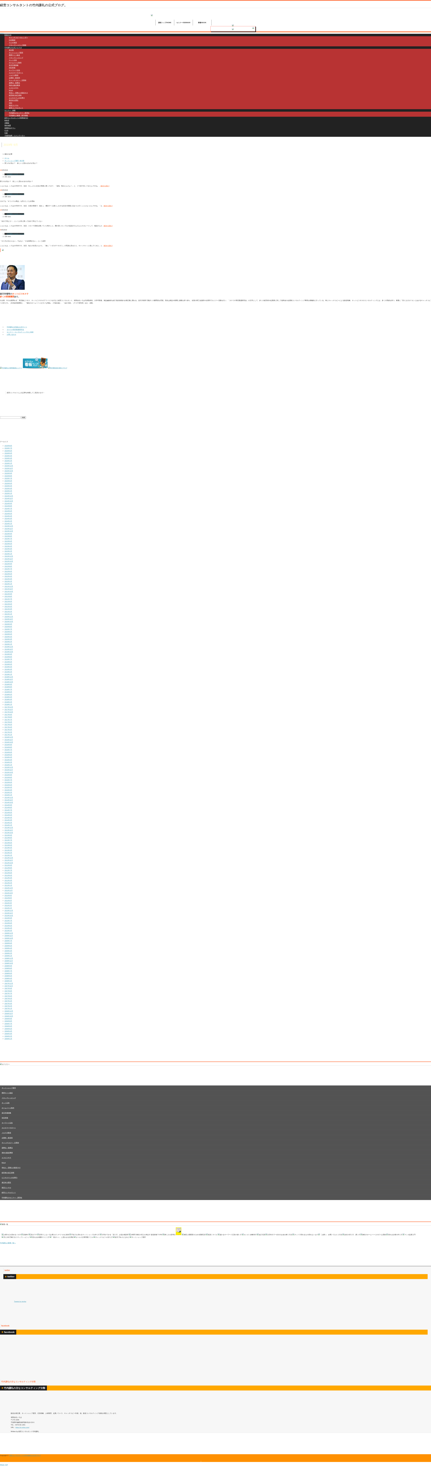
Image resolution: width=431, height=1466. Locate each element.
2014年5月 (8, 815)
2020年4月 (8, 637)
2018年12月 (8, 677)
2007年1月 (8, 1008)
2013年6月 (8, 843)
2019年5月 (8, 664)
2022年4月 (8, 576)
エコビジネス (13, 88)
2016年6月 (8, 752)
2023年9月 (8, 534)
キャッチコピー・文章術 (17, 80)
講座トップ (164, 22)
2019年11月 (8, 649)
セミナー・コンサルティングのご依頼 (20, 332)
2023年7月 (8, 539)
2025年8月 (8, 476)
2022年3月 (8, 579)
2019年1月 (8, 674)
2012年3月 (8, 880)
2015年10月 (8, 772)
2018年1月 (8, 704)
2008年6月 (8, 973)
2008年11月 (8, 961)
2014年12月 (8, 797)
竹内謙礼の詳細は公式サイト (17, 327)
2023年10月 (8, 531)
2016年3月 (8, 760)
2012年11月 (8, 860)
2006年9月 (8, 1018)
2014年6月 (8, 812)
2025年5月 (8, 483)
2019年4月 (8, 667)
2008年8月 (8, 968)
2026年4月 (8, 456)
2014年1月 (8, 825)
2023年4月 (8, 546)
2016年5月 (8, 755)
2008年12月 (8, 958)
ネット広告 (13, 60)
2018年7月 (8, 689)
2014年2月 (8, 823)
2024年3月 (8, 518)
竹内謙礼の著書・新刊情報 (18, 115)
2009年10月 (8, 938)
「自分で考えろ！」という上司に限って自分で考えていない (21, 221)
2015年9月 (8, 775)
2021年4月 (8, 606)
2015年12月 (8, 767)
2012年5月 (8, 875)
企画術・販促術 (14, 78)
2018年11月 (8, 679)
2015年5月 (8, 785)
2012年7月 (8, 870)
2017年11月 (8, 709)
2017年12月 (8, 707)
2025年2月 (8, 491)
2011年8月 (8, 898)
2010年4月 (8, 928)
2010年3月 (8, 931)
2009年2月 (8, 953)
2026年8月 (8, 446)
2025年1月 (8, 493)
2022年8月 (8, 566)
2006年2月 (8, 1036)
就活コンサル (13, 105)
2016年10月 (8, 742)
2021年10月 (8, 591)
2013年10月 (8, 833)
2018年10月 (8, 682)
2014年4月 (8, 818)
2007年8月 (8, 991)
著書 (202, 22)
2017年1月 (8, 735)
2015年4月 (8, 787)
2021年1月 (8, 614)
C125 (6, 130)
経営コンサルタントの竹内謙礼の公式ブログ (25, 1455)
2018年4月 (8, 697)
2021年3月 (8, 609)
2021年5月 (8, 604)
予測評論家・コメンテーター (14, 135)
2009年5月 (8, 946)
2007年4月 (8, 1001)
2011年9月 (8, 895)
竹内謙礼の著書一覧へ (8, 1243)
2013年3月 (8, 850)
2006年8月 (8, 1021)
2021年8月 (8, 596)
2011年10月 (8, 893)
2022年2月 (8, 581)
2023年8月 (8, 536)
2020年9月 (8, 624)
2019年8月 (8, 657)
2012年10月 (8, 863)
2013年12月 (8, 827)
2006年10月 (8, 1016)
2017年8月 (8, 717)
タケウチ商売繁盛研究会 (15, 329)
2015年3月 (8, 790)
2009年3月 (8, 951)
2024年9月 (8, 503)
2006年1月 (8, 1039)
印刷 (6, 133)
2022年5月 (8, 574)
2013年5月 (8, 845)
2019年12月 (8, 647)
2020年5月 (8, 634)
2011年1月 (8, 908)
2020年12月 (8, 617)
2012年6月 (8, 873)
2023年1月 (8, 554)
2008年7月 (8, 971)
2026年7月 (8, 448)
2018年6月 (8, 692)
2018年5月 (8, 694)
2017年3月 (8, 730)
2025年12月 (8, 466)
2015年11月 (8, 770)
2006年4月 (8, 1031)
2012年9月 (8, 865)
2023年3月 (8, 549)
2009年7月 (8, 941)
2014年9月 (8, 805)
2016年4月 (8, 757)
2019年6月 (8, 662)
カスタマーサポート (16, 73)
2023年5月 (8, 544)
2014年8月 (8, 807)
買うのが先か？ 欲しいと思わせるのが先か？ (16, 181)
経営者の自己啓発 (15, 95)
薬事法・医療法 (14, 83)
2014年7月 (8, 810)
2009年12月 (8, 933)
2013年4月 (8, 848)
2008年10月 (8, 963)
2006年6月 (8, 1026)
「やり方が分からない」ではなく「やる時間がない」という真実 (23, 241)
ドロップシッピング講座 (17, 45)
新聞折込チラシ (9, 128)
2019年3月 (8, 669)
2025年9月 (8, 473)
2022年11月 (8, 559)
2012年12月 (8, 858)
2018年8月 (8, 687)
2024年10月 (8, 501)
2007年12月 (8, 983)
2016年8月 (8, 747)
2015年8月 (8, 777)
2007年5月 (8, 998)
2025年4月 (8, 486)
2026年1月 (8, 463)
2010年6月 (8, 923)
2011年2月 (8, 905)
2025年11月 (8, 468)
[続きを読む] (105, 186)
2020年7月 (8, 629)
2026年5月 (8, 453)
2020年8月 (8, 627)
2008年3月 (8, 981)
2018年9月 (8, 684)
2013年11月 (8, 830)
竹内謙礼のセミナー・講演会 (19, 113)
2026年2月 (8, 461)
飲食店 (6, 120)
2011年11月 (8, 890)
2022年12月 (8, 556)
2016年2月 (8, 762)
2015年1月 (8, 795)
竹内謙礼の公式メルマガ (13, 47)
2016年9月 (8, 745)
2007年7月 (8, 993)
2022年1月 (8, 584)
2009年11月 (8, 936)
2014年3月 (8, 820)
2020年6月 (8, 632)
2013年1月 (8, 855)
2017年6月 (8, 722)
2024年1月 (8, 524)
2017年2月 (8, 732)
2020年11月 (8, 619)
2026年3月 (8, 458)
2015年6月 (8, 782)
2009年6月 (8, 943)
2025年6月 (8, 481)
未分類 (11, 50)
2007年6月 (8, 996)
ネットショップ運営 (16, 53)
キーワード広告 (14, 70)
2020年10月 (8, 621)
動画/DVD (7, 35)
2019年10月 (8, 652)
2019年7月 (8, 659)
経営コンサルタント (16, 108)
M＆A (11, 90)
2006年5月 (8, 1029)
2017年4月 (8, 727)
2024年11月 (8, 498)
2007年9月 (8, 988)
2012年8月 (8, 868)
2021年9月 (8, 594)
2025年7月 (8, 478)
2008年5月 (8, 976)
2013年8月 (8, 838)
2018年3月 (8, 699)
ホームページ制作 (15, 63)
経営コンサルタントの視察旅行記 (16, 118)
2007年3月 (8, 1003)
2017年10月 (8, 712)
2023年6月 (8, 541)
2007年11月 (8, 986)
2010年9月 (8, 918)
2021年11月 (8, 589)
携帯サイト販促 (14, 55)
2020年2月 (8, 642)
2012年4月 (8, 878)
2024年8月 (8, 506)
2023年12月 (8, 526)
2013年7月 (8, 840)
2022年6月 (8, 571)
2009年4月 (8, 948)
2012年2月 (8, 883)
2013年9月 (8, 835)
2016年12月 (8, 737)
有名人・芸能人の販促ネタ (18, 93)
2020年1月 (8, 644)
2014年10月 (8, 802)
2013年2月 (8, 853)
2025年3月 (8, 488)
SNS (10, 103)
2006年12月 (8, 1011)
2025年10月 (8, 471)
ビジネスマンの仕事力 (17, 98)
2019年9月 (8, 654)
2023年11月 (8, 529)
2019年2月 (8, 672)
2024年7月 (8, 508)
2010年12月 (8, 910)
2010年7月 (8, 921)
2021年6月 (8, 601)
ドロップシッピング (16, 58)
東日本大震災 (13, 100)
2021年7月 (8, 599)
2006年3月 (8, 1034)
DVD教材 (12, 40)
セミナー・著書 (9, 110)
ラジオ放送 (13, 42)
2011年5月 (8, 900)
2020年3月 (8, 639)
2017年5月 (8, 724)
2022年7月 (8, 569)
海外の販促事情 (14, 85)
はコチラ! (102, 1463)
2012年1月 (8, 885)
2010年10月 (8, 915)
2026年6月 (8, 451)
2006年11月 (8, 1013)
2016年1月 (8, 765)
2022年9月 (8, 564)
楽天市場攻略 (13, 65)
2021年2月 (8, 611)
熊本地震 (7, 125)
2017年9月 (8, 714)
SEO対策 (12, 68)
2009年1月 (8, 956)
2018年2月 (8, 702)
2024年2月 (8, 521)
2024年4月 (8, 516)
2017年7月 (8, 720)
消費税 (6, 123)
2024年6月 (8, 511)
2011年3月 (8, 903)
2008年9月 (8, 966)
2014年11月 (8, 800)
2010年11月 (8, 913)
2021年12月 (8, 586)
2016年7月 (8, 750)
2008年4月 (8, 978)
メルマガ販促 (13, 75)
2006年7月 (8, 1024)
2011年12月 (8, 888)
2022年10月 (8, 561)
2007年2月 (8, 1006)
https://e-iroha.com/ (22, 1427)
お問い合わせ (11, 334)
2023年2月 (8, 551)
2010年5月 (8, 926)
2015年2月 (8, 792)
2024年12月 (8, 496)
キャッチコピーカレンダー (18, 37)
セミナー (183, 22)
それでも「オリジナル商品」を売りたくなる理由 (17, 201)
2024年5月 (8, 514)
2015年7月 (8, 780)
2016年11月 (8, 740)
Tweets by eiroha (20, 1301)
